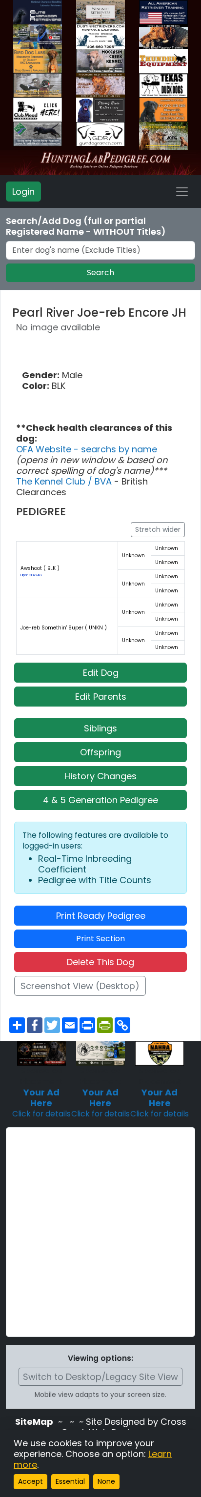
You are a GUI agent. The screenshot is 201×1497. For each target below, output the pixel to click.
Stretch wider (158, 529)
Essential (70, 1481)
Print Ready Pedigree (100, 916)
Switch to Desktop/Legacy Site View (100, 1377)
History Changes (100, 776)
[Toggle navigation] (182, 191)
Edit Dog (101, 673)
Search (100, 272)
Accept (30, 1481)
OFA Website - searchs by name (86, 449)
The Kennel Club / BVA (65, 481)
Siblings (100, 728)
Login (23, 191)
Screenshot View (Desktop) (80, 986)
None (106, 1481)
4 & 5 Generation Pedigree (100, 800)
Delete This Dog (100, 962)
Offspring (100, 752)
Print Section (100, 938)
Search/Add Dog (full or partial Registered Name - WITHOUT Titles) (86, 226)
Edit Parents (100, 696)
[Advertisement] (100, 1232)
